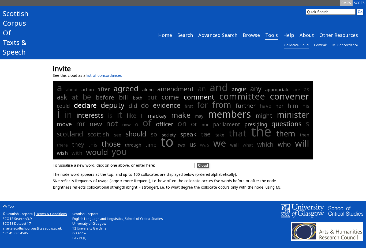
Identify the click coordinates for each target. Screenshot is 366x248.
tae (206, 133)
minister (293, 114)
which (265, 144)
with (77, 153)
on (182, 123)
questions (286, 123)
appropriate (277, 90)
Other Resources (338, 35)
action (87, 90)
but (152, 97)
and (219, 87)
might (264, 115)
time (150, 144)
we (219, 143)
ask (62, 96)
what (248, 145)
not (112, 123)
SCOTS (359, 3)
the (261, 131)
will (302, 143)
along (148, 90)
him (292, 105)
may (199, 116)
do (145, 105)
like (131, 115)
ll (142, 115)
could (63, 105)
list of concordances (104, 75)
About (307, 35)
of (147, 122)
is (110, 115)
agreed (126, 88)
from (221, 104)
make (181, 115)
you (119, 151)
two (181, 145)
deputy (113, 105)
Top (10, 206)
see (117, 135)
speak (188, 134)
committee (242, 96)
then (304, 135)
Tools (271, 35)
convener (289, 96)
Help (288, 35)
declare (85, 105)
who (284, 143)
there (62, 145)
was (204, 144)
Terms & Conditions (51, 214)
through (133, 145)
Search (185, 35)
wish (62, 153)
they (78, 144)
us (192, 144)
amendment (175, 88)
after (104, 89)
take (219, 135)
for (202, 105)
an (202, 88)
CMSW (346, 3)
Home (165, 35)
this (92, 144)
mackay (157, 115)
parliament (226, 124)
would (97, 152)
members (229, 114)
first (189, 106)
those (111, 144)
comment (199, 96)
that (238, 133)
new (95, 123)
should (136, 133)
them (285, 133)
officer (164, 124)
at (75, 97)
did (133, 105)
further (245, 105)
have (265, 105)
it (119, 114)
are (296, 90)
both (137, 98)
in (68, 114)
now (126, 125)
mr (80, 123)
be (87, 97)
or (194, 123)
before (105, 97)
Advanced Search (217, 35)
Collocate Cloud (296, 45)
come (170, 96)
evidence (167, 105)
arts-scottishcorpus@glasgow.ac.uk (34, 228)
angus (239, 89)
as (306, 89)
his (305, 105)
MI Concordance (345, 45)
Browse (251, 35)
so (154, 134)
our (205, 125)
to (167, 141)
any (256, 88)
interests (89, 115)
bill (123, 97)
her (279, 105)
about (72, 90)
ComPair (320, 45)
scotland (70, 133)
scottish (98, 134)
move (64, 124)
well (234, 145)
